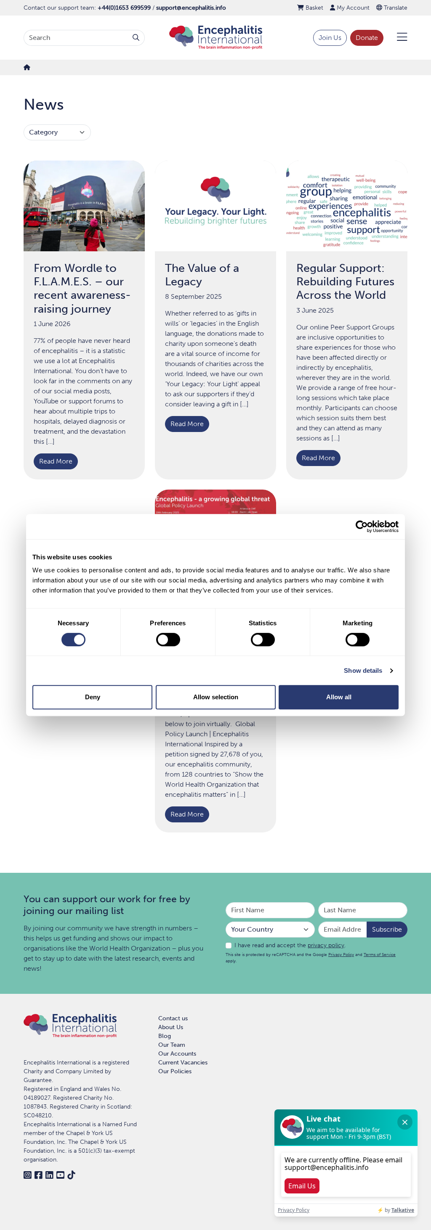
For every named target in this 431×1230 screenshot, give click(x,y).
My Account (352, 7)
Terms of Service (380, 954)
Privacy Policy (341, 954)
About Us (170, 1027)
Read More (55, 461)
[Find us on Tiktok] (71, 1175)
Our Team (171, 1044)
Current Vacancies (183, 1062)
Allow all (338, 697)
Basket (313, 7)
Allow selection (215, 697)
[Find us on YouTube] (60, 1175)
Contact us (173, 1018)
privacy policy (326, 945)
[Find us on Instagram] (27, 1175)
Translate (394, 7)
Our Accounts (177, 1053)
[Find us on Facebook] (38, 1175)
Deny (92, 697)
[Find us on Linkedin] (49, 1175)
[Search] (136, 38)
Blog (164, 1036)
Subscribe (387, 929)
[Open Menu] (397, 38)
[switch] (168, 639)
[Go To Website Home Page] (215, 37)
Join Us (330, 38)
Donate (367, 38)
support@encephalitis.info (191, 7)
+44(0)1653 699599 (124, 7)
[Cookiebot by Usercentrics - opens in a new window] (362, 526)
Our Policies (175, 1071)
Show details (363, 670)
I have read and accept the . (290, 945)
